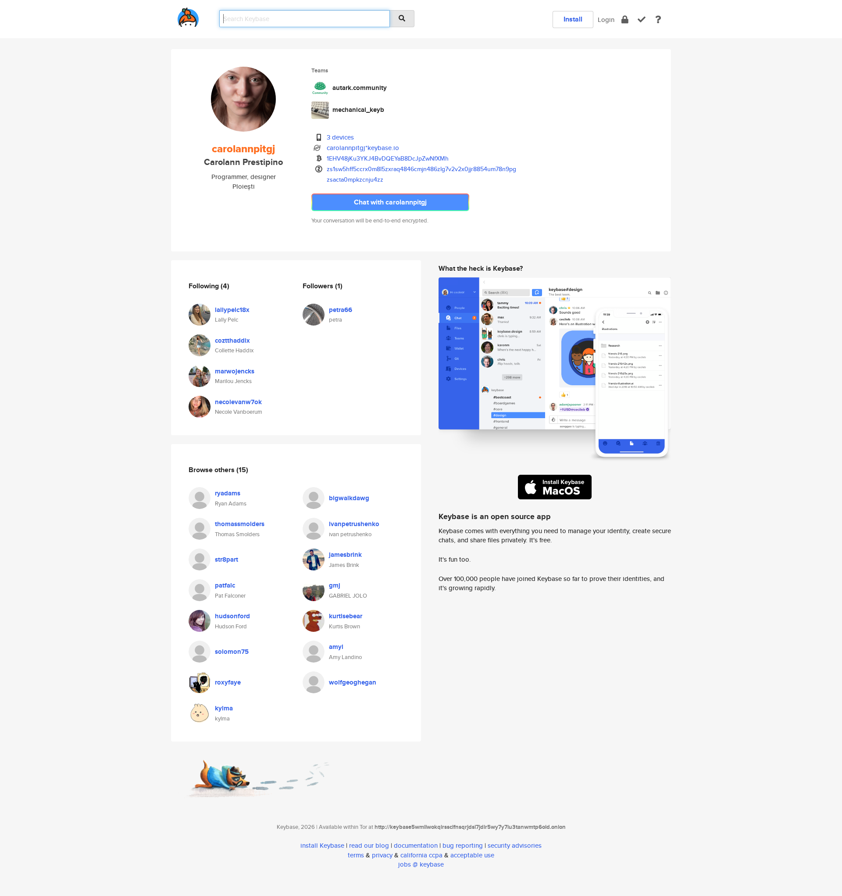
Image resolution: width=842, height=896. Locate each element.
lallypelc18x (232, 310)
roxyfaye (228, 682)
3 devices (340, 137)
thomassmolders (239, 524)
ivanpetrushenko (354, 524)
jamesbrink (345, 554)
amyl (336, 647)
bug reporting (462, 845)
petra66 (340, 310)
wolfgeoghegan (352, 682)
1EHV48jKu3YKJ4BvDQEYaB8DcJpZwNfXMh (388, 158)
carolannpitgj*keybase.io (363, 147)
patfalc (225, 585)
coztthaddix (232, 340)
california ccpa (421, 855)
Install (573, 19)
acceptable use (472, 855)
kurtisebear (345, 616)
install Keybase (322, 845)
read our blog (369, 845)
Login (606, 19)
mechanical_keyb (358, 110)
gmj (334, 585)
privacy (382, 855)
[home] (188, 16)
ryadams (227, 493)
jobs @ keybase (421, 864)
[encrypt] (624, 19)
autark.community (359, 88)
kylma (224, 708)
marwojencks (234, 371)
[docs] (658, 19)
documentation (416, 845)
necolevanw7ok (238, 402)
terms (356, 855)
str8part (226, 559)
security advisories (515, 845)
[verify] (642, 19)
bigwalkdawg (349, 498)
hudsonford (232, 616)
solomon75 (232, 651)
